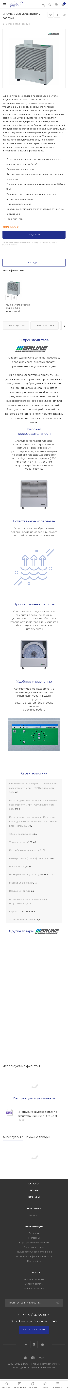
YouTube (42, 1344)
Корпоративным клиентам (34, 1242)
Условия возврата (34, 1288)
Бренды (34, 1197)
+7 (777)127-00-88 (35, 1314)
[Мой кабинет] (56, 5)
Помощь (34, 1272)
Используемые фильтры (21, 1066)
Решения (34, 1233)
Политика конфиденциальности (34, 1256)
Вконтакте (25, 1344)
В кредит (33, 262)
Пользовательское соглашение (34, 1251)
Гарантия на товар (34, 1247)
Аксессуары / (13, 1137)
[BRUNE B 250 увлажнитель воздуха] (34, 63)
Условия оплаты (34, 1283)
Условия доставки (34, 1279)
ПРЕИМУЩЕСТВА (16, 325)
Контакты (34, 1215)
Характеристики (44, 325)
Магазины (34, 1237)
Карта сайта (34, 1261)
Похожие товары (37, 1137)
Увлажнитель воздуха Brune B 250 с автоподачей (17, 308)
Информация (34, 1226)
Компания (34, 1208)
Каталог (34, 1183)
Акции (34, 1190)
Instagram (34, 1344)
